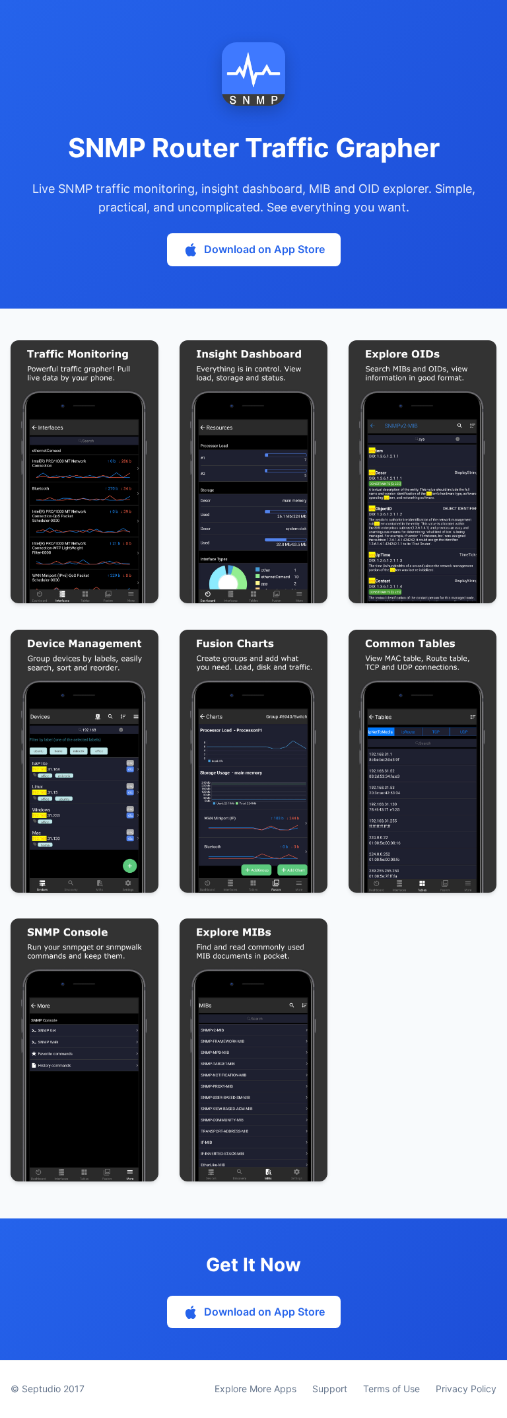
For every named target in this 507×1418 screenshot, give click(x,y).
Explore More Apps (255, 1388)
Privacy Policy (466, 1388)
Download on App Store (264, 249)
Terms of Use (391, 1388)
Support (329, 1388)
